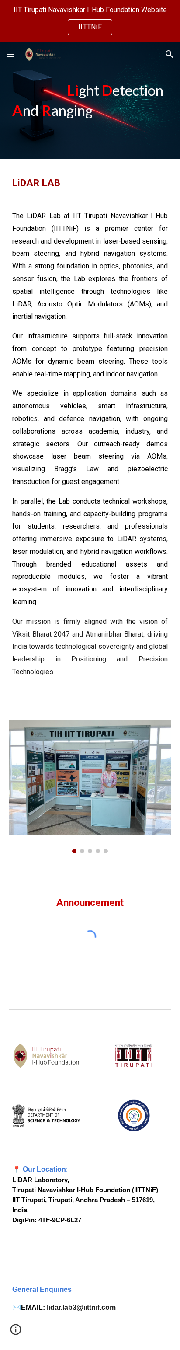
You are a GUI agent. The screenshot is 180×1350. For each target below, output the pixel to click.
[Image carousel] (90, 786)
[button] (10, 54)
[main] (90, 100)
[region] (90, 21)
